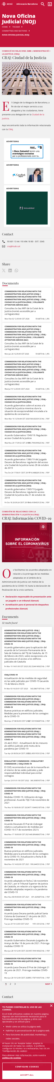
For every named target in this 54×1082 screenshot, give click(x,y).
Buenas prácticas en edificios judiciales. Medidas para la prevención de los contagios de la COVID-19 (26, 713)
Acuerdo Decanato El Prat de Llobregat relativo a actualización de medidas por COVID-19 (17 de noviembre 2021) (23, 827)
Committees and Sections (14, 31)
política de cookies (11, 1057)
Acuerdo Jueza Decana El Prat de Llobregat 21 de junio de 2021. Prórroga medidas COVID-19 (26, 970)
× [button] (51, 1005)
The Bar (16, 27)
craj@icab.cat (13, 246)
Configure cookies (27, 1066)
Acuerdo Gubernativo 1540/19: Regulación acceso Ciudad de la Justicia (26, 437)
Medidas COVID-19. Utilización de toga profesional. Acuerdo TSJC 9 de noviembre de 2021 (26, 800)
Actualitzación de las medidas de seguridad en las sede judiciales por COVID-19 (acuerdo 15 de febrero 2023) (26, 681)
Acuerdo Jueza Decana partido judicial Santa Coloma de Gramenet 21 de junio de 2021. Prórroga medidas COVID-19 (26, 916)
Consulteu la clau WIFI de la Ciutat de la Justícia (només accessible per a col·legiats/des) (24, 311)
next (47, 984)
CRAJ (10, 129)
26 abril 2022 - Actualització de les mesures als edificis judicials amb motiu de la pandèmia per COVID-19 (26, 745)
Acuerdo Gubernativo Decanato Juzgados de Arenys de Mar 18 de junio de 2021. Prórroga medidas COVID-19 (26, 943)
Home (5, 27)
